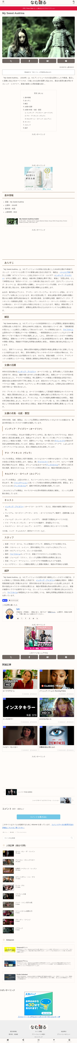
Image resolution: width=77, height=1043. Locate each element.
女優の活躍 (28, 106)
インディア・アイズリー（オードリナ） (40, 113)
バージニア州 (65, 272)
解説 (26, 103)
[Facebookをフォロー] (25, 618)
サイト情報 (38, 1031)
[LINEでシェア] (66, 61)
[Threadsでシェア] (30, 701)
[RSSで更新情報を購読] (37, 618)
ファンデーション (21, 483)
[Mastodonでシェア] (30, 696)
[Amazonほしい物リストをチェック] (29, 618)
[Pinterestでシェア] (30, 706)
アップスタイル (52, 465)
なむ (18, 609)
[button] (71, 838)
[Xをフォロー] (21, 618)
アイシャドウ (60, 441)
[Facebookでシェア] (29, 61)
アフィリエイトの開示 (38, 1034)
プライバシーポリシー (63, 1034)
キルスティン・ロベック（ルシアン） (39, 119)
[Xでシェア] (11, 61)
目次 (35, 93)
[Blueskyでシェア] (47, 696)
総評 (26, 128)
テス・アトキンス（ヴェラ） (36, 116)
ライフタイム (68, 330)
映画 (6, 600)
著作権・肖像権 (13, 1034)
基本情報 (28, 97)
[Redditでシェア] (47, 701)
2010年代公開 (14, 600)
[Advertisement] (38, 149)
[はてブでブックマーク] (47, 61)
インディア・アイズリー (26, 372)
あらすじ (28, 100)
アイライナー (43, 462)
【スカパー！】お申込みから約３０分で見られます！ (38, 1017)
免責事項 (63, 1031)
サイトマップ (38, 1037)
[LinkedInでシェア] (47, 706)
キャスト (28, 122)
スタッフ (28, 125)
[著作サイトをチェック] (18, 618)
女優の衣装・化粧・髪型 (33, 110)
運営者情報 (13, 1031)
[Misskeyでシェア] (64, 696)
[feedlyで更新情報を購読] (33, 618)
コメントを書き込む (38, 817)
